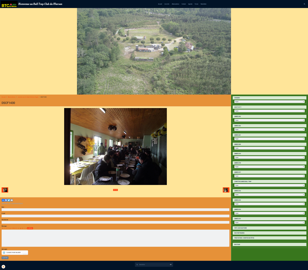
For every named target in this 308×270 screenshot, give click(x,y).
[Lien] (17, 228)
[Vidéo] (22, 228)
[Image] (20, 228)
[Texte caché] (19, 228)
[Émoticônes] (26, 228)
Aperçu (30, 228)
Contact (184, 4)
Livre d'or (166, 4)
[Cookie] (3, 266)
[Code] (24, 228)
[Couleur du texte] (10, 228)
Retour (115, 189)
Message (4, 226)
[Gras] (3, 228)
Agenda (190, 4)
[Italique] (4, 228)
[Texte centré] (15, 228)
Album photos (175, 4)
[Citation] (13, 228)
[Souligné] (6, 228)
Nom (3, 207)
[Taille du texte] (8, 228)
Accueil (160, 4)
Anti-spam (4, 249)
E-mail (3, 213)
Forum (196, 4)
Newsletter (203, 4)
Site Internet (5, 219)
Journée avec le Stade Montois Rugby (28, 97)
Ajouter (5, 257)
